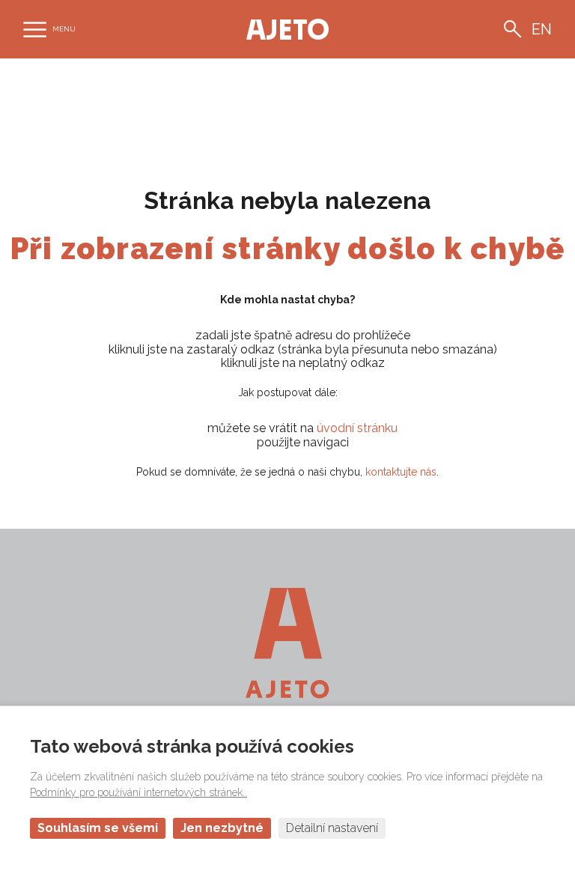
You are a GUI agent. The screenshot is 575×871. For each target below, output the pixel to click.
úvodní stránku (357, 428)
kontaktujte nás (400, 472)
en (542, 29)
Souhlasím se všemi (97, 828)
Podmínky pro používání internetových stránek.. (138, 792)
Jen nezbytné (222, 828)
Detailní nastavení (332, 828)
